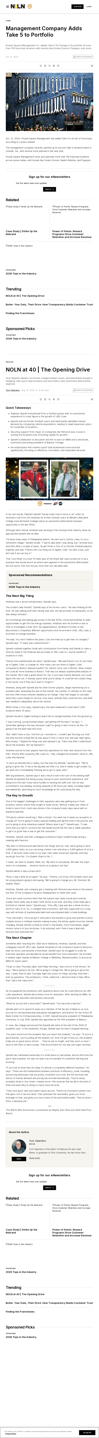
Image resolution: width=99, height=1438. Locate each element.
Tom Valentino (13, 390)
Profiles (9, 362)
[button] (7, 6)
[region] (49, 1432)
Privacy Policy (10, 1434)
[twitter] (49, 66)
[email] (58, 66)
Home (8, 21)
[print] (92, 66)
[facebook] (41, 66)
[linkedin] (45, 66)
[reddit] (54, 66)
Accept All (87, 1433)
